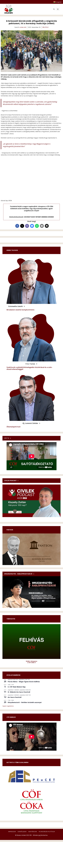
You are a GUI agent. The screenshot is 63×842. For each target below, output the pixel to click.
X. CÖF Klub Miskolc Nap (17, 687)
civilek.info (22, 27)
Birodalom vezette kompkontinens (20, 310)
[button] (54, 9)
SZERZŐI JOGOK (22, 831)
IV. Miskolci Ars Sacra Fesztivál (19, 692)
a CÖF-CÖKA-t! (31, 662)
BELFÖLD (45, 27)
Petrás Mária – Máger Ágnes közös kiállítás (24, 682)
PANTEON (10, 530)
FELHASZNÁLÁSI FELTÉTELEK (47, 831)
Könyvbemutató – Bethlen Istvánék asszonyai (25, 702)
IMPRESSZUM (12, 831)
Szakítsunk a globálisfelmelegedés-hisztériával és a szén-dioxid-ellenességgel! (29, 368)
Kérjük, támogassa (31, 661)
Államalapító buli (13, 427)
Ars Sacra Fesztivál (14, 697)
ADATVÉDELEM (32, 831)
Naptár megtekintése (8, 706)
